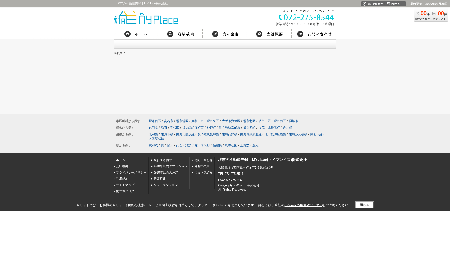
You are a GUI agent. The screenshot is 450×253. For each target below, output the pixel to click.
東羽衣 (153, 127)
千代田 (174, 127)
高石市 (168, 121)
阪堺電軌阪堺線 (208, 134)
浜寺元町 (249, 127)
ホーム (120, 160)
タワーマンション (166, 185)
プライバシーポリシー (131, 172)
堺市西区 (155, 121)
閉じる (364, 205)
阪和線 (153, 134)
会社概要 (122, 166)
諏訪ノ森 (191, 145)
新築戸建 (160, 178)
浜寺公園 (231, 145)
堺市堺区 (182, 121)
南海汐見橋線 (298, 134)
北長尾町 (274, 127)
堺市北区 (249, 121)
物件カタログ (125, 191)
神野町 (211, 127)
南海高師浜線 (185, 134)
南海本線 (167, 134)
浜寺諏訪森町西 (193, 127)
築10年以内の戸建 (166, 172)
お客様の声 (202, 166)
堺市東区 (213, 121)
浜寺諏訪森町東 (229, 127)
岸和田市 (197, 121)
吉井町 (287, 127)
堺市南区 (280, 121)
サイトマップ (125, 185)
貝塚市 (293, 121)
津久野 (205, 145)
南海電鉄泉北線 (251, 134)
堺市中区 (265, 121)
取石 (164, 127)
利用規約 (122, 178)
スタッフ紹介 (203, 172)
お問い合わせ (203, 160)
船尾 (255, 145)
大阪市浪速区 (231, 121)
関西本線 (316, 134)
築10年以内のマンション (170, 166)
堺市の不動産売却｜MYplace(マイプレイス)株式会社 (262, 160)
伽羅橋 (217, 145)
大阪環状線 (156, 138)
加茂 (262, 127)
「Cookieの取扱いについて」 (303, 205)
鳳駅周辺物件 (163, 160)
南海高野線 (229, 134)
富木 (170, 145)
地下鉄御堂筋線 (275, 134)
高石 (179, 145)
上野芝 (244, 145)
